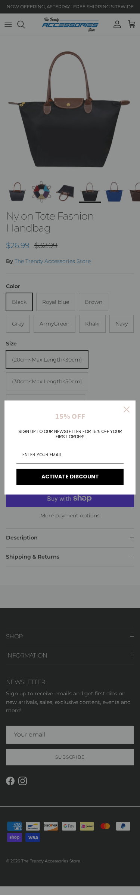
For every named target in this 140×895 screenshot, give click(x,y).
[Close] (127, 409)
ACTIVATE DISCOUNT (70, 476)
